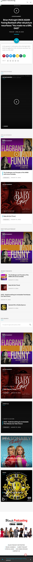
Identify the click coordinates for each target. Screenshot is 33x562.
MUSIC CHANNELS (11, 547)
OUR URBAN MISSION (22, 549)
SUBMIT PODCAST (22, 547)
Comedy (6, 126)
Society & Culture (9, 211)
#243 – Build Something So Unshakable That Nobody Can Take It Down (15, 295)
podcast (11, 32)
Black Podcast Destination (16, 545)
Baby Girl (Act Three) (10, 216)
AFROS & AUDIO (9, 549)
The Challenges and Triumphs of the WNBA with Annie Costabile (16, 173)
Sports (6, 167)
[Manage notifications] (25, 554)
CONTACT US (16, 551)
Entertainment (16, 16)
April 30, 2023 (19, 32)
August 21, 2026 (16, 177)
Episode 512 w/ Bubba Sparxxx (17, 305)
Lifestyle (6, 404)
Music (4, 472)
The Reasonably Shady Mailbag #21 (15, 458)
